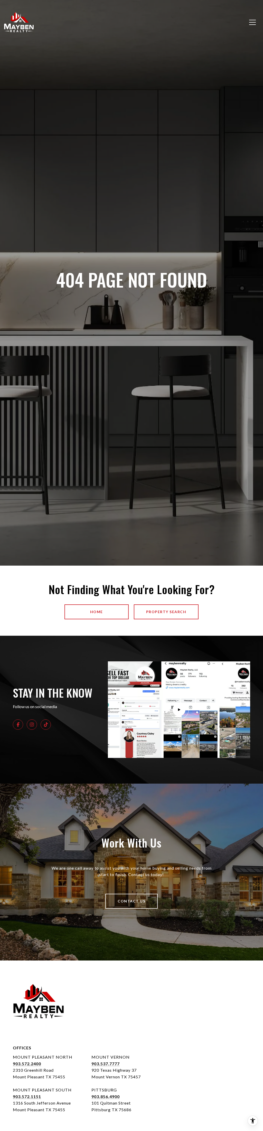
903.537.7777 (105, 1063)
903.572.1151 (27, 1096)
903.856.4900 (105, 1096)
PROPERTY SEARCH (166, 612)
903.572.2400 (27, 1063)
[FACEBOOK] (18, 724)
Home (96, 612)
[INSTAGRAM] (32, 724)
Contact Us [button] (131, 901)
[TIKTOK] (46, 724)
